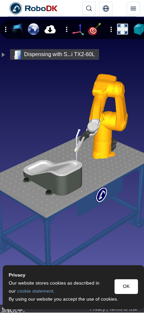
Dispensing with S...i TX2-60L (59, 54)
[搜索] (89, 8)
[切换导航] (133, 8)
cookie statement (35, 291)
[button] (106, 8)
